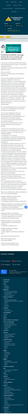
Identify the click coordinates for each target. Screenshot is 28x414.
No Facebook (6, 261)
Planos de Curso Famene (9, 343)
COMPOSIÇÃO (7, 371)
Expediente (6, 377)
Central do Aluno (17, 5)
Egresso (6, 346)
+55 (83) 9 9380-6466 (12, 30)
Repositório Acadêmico (9, 295)
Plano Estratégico (8, 398)
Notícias (8, 37)
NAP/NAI (6, 298)
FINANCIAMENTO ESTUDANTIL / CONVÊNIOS (13, 301)
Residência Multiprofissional (10, 324)
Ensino (20, 1)
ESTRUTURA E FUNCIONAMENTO (11, 370)
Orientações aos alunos (9, 399)
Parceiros (6, 305)
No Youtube (18, 261)
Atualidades (6, 352)
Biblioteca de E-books (9, 393)
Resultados (6, 288)
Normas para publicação (9, 379)
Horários (6, 347)
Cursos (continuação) (8, 321)
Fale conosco (7, 309)
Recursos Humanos (8, 311)
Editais (5, 400)
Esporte (6, 356)
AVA (5, 349)
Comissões (6, 286)
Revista (5, 385)
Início (7, 1)
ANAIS (5, 380)
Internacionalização (20, 8)
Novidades (14, 11)
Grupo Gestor (7, 397)
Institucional (14, 1)
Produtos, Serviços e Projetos (10, 291)
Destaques (6, 409)
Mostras (5, 376)
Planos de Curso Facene (9, 345)
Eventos (6, 314)
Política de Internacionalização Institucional (13, 404)
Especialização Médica (9, 323)
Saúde (5, 363)
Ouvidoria (5, 281)
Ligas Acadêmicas (7, 382)
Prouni (5, 303)
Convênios (6, 403)
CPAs (4, 283)
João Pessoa (9, 25)
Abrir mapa (20, 25)
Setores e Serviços (8, 296)
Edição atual (7, 391)
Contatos (5, 308)
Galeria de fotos (7, 412)
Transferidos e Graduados (9, 334)
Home (2, 37)
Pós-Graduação (7, 326)
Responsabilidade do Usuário (10, 292)
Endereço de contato (9, 388)
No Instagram (6, 264)
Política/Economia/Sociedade (10, 362)
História (6, 357)
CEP (4, 368)
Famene (6, 285)
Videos (5, 364)
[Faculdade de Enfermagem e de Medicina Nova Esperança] (14, 18)
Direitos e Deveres (8, 341)
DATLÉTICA (6, 306)
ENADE (5, 350)
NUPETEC (6, 302)
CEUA (4, 373)
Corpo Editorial (7, 387)
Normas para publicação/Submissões (12, 389)
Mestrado (6, 328)
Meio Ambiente (7, 360)
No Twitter (17, 264)
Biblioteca (5, 289)
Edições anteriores (8, 392)
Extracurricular (7, 327)
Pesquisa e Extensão (8, 8)
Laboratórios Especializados (10, 299)
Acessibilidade (7, 312)
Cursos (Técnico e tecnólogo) (10, 319)
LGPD (4, 315)
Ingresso (8, 5)
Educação (6, 355)
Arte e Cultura (7, 353)
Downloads (6, 342)
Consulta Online (7, 293)
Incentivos (6, 330)
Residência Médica (8, 335)
